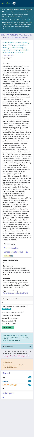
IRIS (2, 35)
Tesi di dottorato (26, 35)
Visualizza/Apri (8, 327)
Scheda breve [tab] (9, 244)
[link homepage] (9, 3)
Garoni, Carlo (8, 55)
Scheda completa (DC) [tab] (13, 252)
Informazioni (8, 346)
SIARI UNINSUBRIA (12, 35)
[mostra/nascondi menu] (32, 3)
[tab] (26, 252)
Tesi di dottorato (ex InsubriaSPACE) (15, 37)
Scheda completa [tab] (11, 248)
